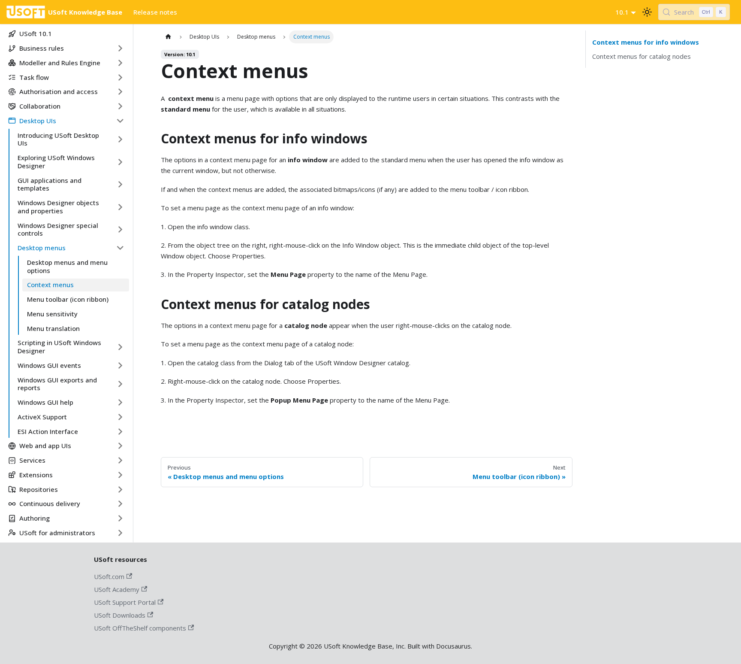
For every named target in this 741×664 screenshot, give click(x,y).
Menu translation (53, 328)
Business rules (41, 48)
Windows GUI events (49, 365)
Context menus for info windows (645, 42)
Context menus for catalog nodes (641, 56)
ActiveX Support (42, 416)
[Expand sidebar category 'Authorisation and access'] (120, 91)
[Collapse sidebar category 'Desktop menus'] (120, 248)
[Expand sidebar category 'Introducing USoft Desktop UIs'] (120, 139)
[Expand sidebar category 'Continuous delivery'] (120, 503)
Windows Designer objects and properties (58, 206)
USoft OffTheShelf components (140, 628)
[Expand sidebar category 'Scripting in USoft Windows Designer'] (120, 347)
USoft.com (109, 576)
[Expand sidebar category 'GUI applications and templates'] (120, 184)
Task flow (34, 77)
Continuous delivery (49, 503)
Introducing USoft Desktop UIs (58, 139)
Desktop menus (42, 247)
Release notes (155, 12)
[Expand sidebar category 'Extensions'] (120, 474)
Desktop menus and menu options (67, 266)
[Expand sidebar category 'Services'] (120, 460)
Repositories (38, 489)
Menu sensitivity (52, 313)
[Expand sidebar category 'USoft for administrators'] (120, 532)
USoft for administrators (57, 532)
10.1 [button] (622, 12)
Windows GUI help (45, 402)
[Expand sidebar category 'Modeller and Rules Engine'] (120, 62)
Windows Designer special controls (58, 229)
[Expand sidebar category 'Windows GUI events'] (120, 365)
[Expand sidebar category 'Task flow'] (120, 77)
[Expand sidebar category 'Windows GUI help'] (120, 402)
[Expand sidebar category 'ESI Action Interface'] (120, 431)
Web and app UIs (45, 445)
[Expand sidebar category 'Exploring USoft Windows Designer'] (120, 162)
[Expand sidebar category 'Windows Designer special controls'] (120, 229)
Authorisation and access (58, 91)
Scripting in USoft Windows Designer (59, 346)
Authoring (34, 518)
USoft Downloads (119, 615)
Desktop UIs (37, 120)
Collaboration (39, 106)
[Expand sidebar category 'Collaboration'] (120, 106)
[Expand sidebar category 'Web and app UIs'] (120, 446)
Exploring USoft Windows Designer (56, 161)
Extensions (36, 474)
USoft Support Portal (125, 602)
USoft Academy (116, 589)
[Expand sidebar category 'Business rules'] (120, 48)
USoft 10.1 (35, 33)
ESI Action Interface (48, 431)
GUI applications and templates (49, 184)
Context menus (50, 284)
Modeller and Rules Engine (59, 62)
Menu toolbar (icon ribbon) (67, 299)
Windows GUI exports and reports (57, 384)
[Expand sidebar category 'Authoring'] (120, 518)
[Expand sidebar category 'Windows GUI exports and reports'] (120, 383)
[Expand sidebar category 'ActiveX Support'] (120, 416)
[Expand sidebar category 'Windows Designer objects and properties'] (120, 207)
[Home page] (168, 36)
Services (32, 460)
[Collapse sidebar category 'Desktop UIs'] (120, 120)
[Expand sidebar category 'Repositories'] (120, 489)
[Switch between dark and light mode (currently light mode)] (647, 12)
